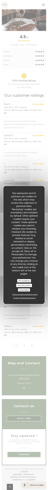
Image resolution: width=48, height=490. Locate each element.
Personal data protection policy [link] (25, 294)
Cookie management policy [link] (24, 298)
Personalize (24, 290)
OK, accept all (24, 281)
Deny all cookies (24, 285)
